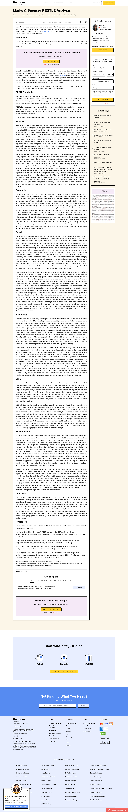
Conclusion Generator (55, 733)
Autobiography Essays (72, 765)
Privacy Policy (86, 726)
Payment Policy (87, 731)
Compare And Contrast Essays (99, 769)
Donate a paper (70, 737)
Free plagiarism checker (56, 723)
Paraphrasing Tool (54, 738)
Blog (67, 739)
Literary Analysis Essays (72, 792)
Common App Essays (72, 769)
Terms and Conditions (89, 723)
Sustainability (72, 15)
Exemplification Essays (48, 777)
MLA (37, 580)
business (63, 75)
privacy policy (109, 92)
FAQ (67, 734)
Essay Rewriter (53, 736)
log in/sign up (95, 3)
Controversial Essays (22, 773)
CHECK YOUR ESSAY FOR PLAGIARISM (64, 671)
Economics (30, 15)
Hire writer (103, 50)
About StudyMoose (71, 723)
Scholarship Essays (96, 800)
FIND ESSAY (83, 705)
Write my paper (103, 99)
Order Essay (52, 741)
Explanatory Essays (71, 800)
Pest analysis (63, 15)
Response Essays (71, 796)
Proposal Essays (70, 784)
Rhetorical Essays (46, 788)
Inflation (43, 15)
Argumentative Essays (47, 765)
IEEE (64, 580)
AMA (70, 580)
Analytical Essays (21, 765)
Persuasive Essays (96, 780)
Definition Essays (70, 773)
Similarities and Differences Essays (101, 788)
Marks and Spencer (52, 15)
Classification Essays (22, 769)
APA (32, 580)
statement (45, 31)
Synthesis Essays (46, 804)
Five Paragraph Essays (97, 796)
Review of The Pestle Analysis (103, 135)
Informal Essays (45, 800)
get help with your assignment (16, 806)
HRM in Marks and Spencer (102, 130)
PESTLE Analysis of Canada (103, 162)
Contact (68, 726)
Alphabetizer (52, 730)
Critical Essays (45, 773)
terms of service (100, 92)
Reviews (68, 731)
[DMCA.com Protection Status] (103, 733)
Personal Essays (70, 780)
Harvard (44, 580)
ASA (59, 580)
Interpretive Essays (96, 792)
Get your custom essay (51, 609)
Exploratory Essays (71, 777)
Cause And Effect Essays (98, 765)
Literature (68, 745)
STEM (71, 3)
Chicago (53, 580)
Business (23, 15)
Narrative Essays (46, 780)
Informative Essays (21, 780)
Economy (37, 15)
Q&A (67, 742)
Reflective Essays (95, 784)
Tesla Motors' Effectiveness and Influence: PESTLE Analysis (102, 179)
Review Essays (45, 796)
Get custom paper (51, 61)
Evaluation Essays (21, 777)
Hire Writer (109, 3)
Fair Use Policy (87, 728)
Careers (68, 728)
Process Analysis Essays (48, 784)
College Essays (45, 769)
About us (47, 3)
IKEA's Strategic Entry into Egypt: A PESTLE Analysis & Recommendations (103, 169)
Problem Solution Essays (23, 784)
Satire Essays (69, 788)
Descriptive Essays (96, 773)
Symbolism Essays (46, 792)
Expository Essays (96, 777)
